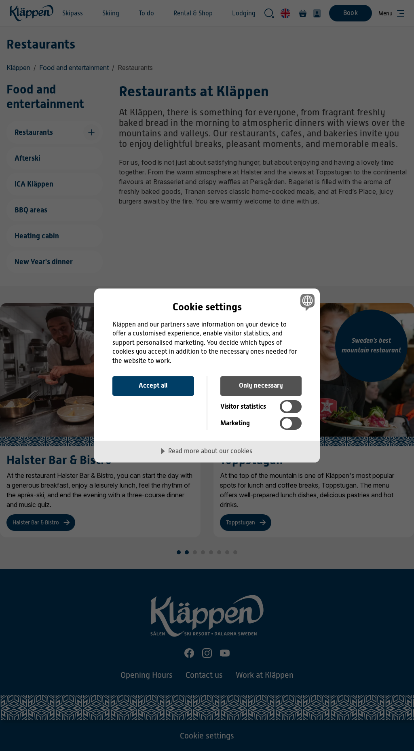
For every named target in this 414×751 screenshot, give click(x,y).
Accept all (153, 385)
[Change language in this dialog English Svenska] (306, 302)
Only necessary (261, 385)
